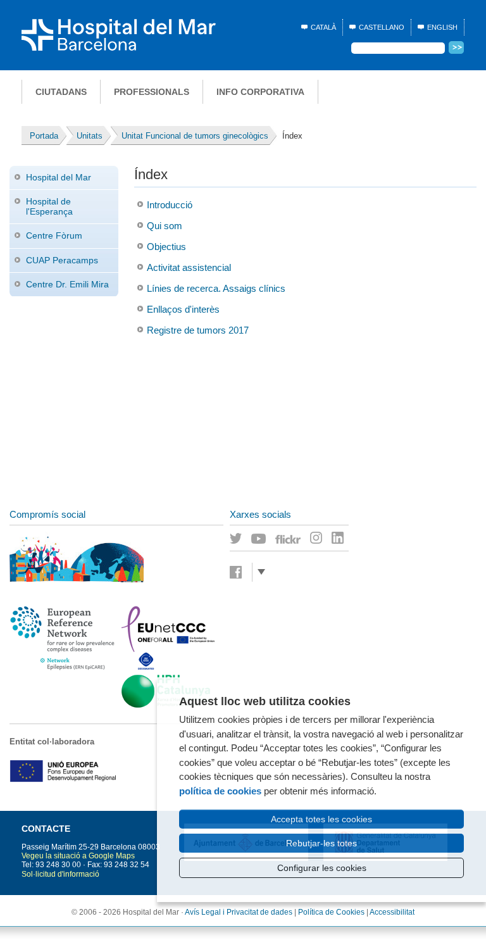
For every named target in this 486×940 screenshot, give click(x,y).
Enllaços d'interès (183, 309)
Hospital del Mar (58, 177)
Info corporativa (260, 92)
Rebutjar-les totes (321, 843)
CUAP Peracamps (62, 260)
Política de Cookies (331, 912)
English (442, 27)
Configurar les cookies (321, 868)
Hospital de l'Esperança (49, 206)
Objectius (166, 246)
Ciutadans (61, 92)
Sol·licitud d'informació (60, 874)
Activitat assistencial (189, 267)
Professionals (151, 92)
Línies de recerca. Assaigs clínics (216, 288)
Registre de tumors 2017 (198, 330)
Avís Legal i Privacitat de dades (238, 912)
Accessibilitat (392, 912)
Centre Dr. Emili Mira (67, 284)
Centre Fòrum (54, 235)
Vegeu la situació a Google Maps (78, 855)
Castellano (381, 27)
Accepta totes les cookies (321, 819)
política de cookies (220, 791)
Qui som (164, 225)
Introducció (169, 204)
